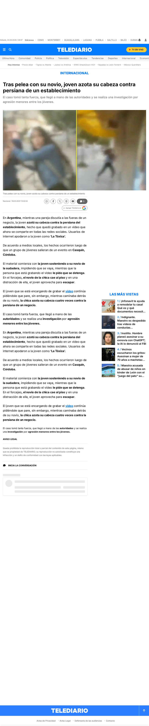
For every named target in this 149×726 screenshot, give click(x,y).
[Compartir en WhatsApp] (46, 201)
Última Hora (8, 58)
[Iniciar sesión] (146, 40)
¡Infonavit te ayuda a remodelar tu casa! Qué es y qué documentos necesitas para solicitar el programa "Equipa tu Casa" (131, 311)
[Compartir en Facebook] (53, 201)
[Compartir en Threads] (66, 201)
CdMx (41, 40)
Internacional (128, 58)
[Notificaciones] (139, 40)
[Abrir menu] (4, 50)
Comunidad (24, 58)
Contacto (110, 720)
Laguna (87, 40)
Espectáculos (80, 58)
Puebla (99, 40)
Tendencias (98, 58)
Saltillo (112, 40)
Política (50, 58)
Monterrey (54, 40)
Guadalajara (71, 40)
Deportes (113, 58)
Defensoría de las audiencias (88, 720)
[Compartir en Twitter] (59, 201)
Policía (38, 58)
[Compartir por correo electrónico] (72, 201)
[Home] (74, 50)
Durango (136, 40)
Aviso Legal (65, 720)
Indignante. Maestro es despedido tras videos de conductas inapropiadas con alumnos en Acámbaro (131, 326)
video (69, 291)
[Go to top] (144, 710)
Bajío (124, 40)
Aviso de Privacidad (46, 720)
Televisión (63, 58)
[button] (74, 208)
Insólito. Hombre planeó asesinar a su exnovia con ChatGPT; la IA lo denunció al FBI (131, 338)
